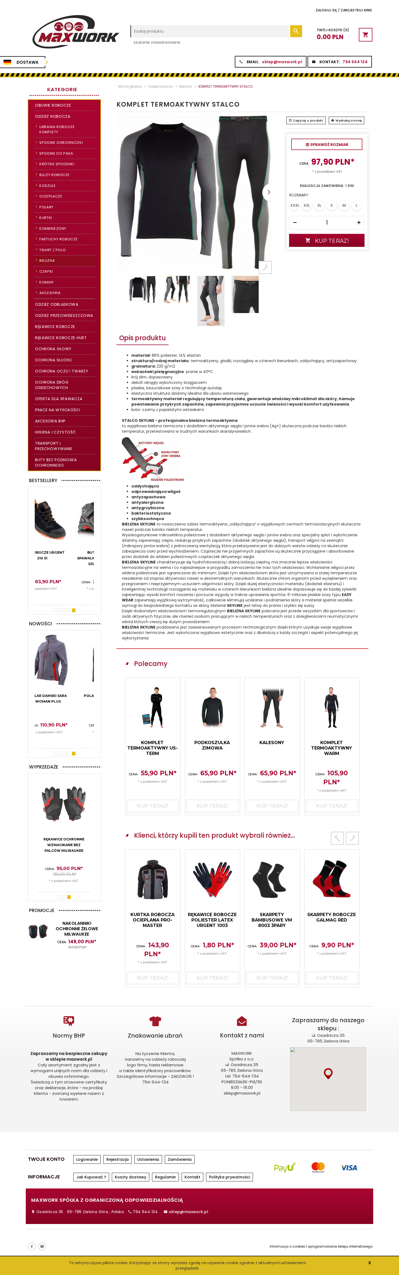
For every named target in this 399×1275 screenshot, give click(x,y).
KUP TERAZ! (64, 596)
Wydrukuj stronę (348, 120)
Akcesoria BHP (50, 421)
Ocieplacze (50, 196)
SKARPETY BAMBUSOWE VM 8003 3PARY (272, 920)
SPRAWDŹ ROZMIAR (328, 144)
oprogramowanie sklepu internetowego (340, 1246)
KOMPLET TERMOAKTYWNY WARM (331, 748)
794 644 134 (355, 62)
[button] (328, 1073)
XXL (306, 205)
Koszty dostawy (130, 1177)
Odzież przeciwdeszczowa (64, 315)
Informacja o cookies (287, 1246)
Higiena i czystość (55, 432)
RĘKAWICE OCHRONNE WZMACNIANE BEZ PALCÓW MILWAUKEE (63, 845)
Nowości (40, 623)
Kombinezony (52, 228)
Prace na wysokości (57, 410)
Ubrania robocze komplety (57, 129)
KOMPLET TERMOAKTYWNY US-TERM (152, 748)
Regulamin (165, 1177)
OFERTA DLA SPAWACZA (58, 398)
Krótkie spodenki (56, 164)
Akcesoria (50, 292)
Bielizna (47, 260)
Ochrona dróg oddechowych (51, 385)
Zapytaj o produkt (308, 120)
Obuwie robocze (53, 105)
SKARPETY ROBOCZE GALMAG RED (331, 917)
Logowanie (87, 1159)
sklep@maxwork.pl (282, 62)
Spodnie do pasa (56, 153)
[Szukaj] (296, 31)
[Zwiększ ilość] (358, 222)
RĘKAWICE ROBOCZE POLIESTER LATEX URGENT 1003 (212, 920)
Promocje (42, 910)
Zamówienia (180, 1159)
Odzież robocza (52, 116)
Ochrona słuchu (53, 360)
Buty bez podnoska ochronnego (56, 462)
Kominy (46, 282)
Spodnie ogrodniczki (61, 142)
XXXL (294, 205)
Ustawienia (148, 1159)
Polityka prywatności (229, 1177)
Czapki (46, 271)
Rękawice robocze (55, 326)
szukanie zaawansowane (157, 42)
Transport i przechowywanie (53, 446)
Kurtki (45, 217)
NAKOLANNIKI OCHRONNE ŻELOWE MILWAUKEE (77, 928)
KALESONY (271, 742)
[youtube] (42, 1246)
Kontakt (192, 1177)
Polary (46, 207)
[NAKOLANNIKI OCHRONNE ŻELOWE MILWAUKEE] (38, 931)
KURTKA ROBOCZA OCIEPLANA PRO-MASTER (153, 920)
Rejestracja (117, 1159)
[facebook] (32, 1246)
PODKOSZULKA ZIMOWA (212, 745)
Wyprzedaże (43, 767)
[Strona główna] (75, 34)
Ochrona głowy (53, 349)
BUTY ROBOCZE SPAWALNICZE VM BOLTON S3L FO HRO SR (63, 558)
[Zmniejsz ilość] (294, 222)
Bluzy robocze (54, 174)
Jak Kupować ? (91, 1177)
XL (319, 205)
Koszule (47, 185)
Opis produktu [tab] (142, 337)
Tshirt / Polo (52, 250)
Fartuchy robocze (58, 239)
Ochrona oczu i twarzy (61, 371)
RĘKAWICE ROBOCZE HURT (61, 337)
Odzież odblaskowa (56, 304)
